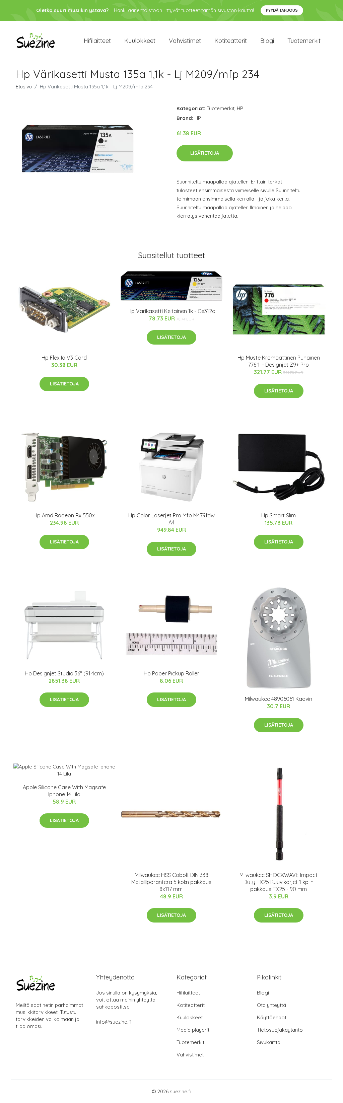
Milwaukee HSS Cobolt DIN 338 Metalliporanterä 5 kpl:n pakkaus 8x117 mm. (171, 882)
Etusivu (24, 86)
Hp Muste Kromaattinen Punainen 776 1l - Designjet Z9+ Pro (278, 361)
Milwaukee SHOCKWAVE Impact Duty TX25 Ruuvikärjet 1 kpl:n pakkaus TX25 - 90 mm (278, 882)
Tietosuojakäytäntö (280, 1030)
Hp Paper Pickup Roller (171, 673)
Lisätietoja (204, 153)
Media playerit (193, 1030)
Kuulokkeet (139, 41)
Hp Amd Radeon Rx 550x (64, 515)
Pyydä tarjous (282, 10)
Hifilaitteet (97, 41)
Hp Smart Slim (278, 515)
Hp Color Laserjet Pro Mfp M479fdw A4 (171, 519)
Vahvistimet (185, 41)
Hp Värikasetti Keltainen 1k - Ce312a (171, 311)
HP (240, 108)
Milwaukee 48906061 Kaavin (278, 698)
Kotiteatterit (230, 41)
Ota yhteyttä (271, 1005)
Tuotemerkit (304, 41)
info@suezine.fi (113, 1022)
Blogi (267, 41)
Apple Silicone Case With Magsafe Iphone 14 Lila (64, 791)
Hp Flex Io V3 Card (64, 357)
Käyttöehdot (271, 1017)
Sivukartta (268, 1042)
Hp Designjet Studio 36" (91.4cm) (64, 673)
